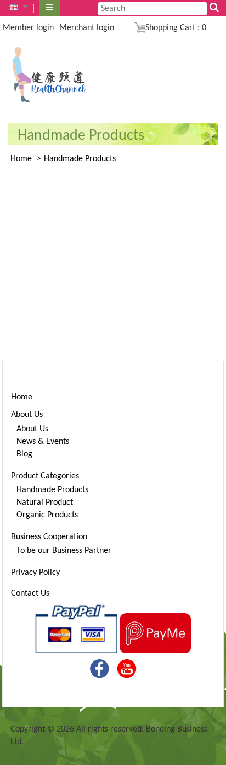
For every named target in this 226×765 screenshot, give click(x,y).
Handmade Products (80, 159)
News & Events (42, 441)
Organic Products (47, 515)
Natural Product (44, 502)
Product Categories (45, 476)
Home (21, 159)
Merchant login (86, 28)
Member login (28, 28)
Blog (24, 454)
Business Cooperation (49, 537)
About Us (27, 414)
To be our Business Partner (63, 550)
